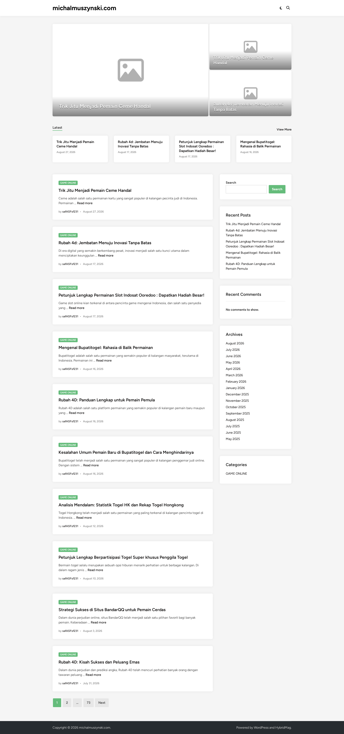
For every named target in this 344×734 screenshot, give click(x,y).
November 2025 (237, 401)
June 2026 (233, 356)
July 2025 (233, 426)
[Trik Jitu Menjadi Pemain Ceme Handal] (130, 70)
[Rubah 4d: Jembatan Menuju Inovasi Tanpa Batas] (250, 93)
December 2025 (237, 394)
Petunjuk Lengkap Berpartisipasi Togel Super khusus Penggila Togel (123, 557)
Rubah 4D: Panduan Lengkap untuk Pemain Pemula (107, 399)
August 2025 (235, 420)
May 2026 (233, 362)
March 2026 (234, 375)
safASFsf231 (70, 211)
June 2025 (233, 432)
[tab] (57, 127)
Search (231, 182)
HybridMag (283, 727)
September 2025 (238, 413)
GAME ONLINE (68, 182)
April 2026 (233, 369)
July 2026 (233, 350)
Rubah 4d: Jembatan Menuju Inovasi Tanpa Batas (105, 242)
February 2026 (236, 381)
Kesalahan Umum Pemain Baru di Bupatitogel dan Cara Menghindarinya (126, 452)
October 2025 (236, 407)
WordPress (261, 727)
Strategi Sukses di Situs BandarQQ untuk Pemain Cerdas (112, 609)
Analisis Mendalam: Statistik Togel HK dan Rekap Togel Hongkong (121, 504)
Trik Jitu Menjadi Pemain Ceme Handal (95, 190)
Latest (57, 127)
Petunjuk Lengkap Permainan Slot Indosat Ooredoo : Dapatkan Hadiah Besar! (201, 146)
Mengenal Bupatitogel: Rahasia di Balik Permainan (106, 347)
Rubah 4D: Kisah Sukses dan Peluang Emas (99, 662)
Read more (85, 203)
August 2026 (235, 343)
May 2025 (233, 439)
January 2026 (235, 388)
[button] (190, 29)
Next (101, 703)
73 (88, 703)
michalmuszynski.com (84, 8)
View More (284, 129)
